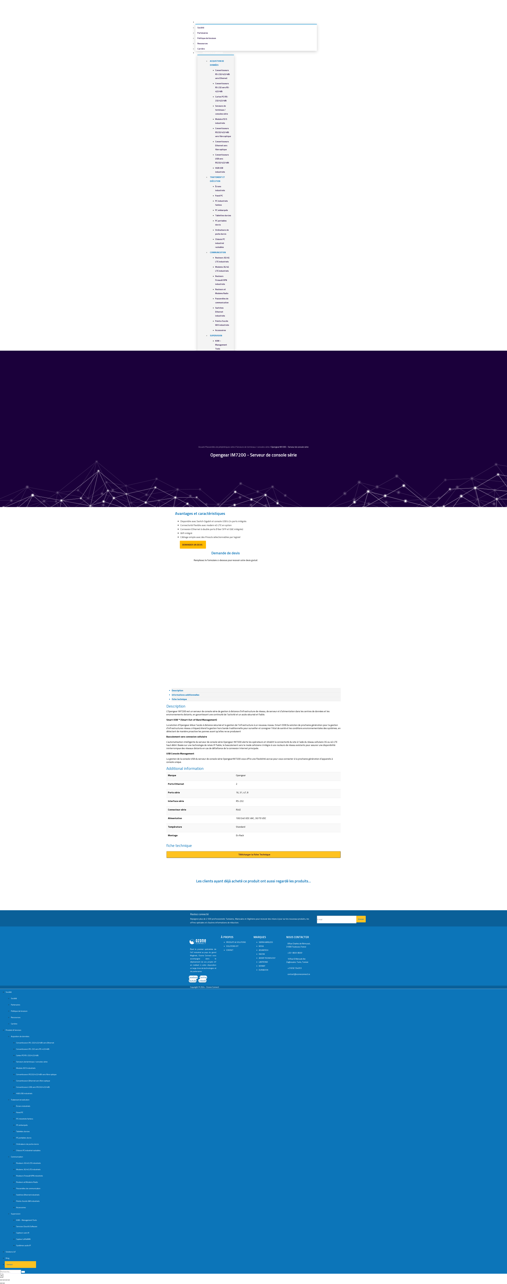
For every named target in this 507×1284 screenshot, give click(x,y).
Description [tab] (177, 690)
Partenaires (202, 32)
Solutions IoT (11, 1251)
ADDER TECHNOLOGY (267, 958)
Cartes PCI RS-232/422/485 (27, 1055)
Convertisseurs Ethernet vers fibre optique (222, 145)
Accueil (201, 446)
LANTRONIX (263, 962)
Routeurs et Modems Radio (27, 1182)
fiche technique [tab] (179, 699)
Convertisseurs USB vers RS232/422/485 (222, 158)
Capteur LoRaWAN (23, 1239)
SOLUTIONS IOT (232, 946)
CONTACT (229, 950)
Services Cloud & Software (26, 1226)
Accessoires (220, 330)
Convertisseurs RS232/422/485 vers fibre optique (223, 132)
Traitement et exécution (20, 1099)
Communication (218, 252)
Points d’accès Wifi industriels (28, 1201)
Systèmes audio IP (23, 1245)
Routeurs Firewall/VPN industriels (221, 280)
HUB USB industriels (24, 1093)
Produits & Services (213, 52)
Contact (9, 1264)
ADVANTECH (263, 950)
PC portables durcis (23, 1137)
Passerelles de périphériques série (220, 446)
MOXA (261, 946)
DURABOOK (263, 969)
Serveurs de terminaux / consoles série (221, 109)
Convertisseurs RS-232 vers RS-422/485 (222, 87)
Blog (7, 1258)
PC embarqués (221, 210)
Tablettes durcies (223, 215)
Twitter (203, 977)
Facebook (193, 977)
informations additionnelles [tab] (185, 695)
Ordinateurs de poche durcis (27, 1144)
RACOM (262, 954)
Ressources (202, 43)
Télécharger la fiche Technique (254, 854)
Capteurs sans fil (22, 1232)
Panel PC (219, 195)
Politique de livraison (206, 38)
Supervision (216, 335)
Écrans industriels (23, 1106)
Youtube (193, 980)
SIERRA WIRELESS (266, 942)
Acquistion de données (20, 1036)
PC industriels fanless (24, 1118)
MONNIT (262, 965)
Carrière (14, 1023)
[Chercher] (23, 1272)
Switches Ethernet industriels (220, 311)
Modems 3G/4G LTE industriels (28, 1169)
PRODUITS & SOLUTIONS (236, 942)
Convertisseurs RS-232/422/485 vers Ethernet (222, 74)
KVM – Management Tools (221, 344)
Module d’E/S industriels (26, 1068)
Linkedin (202, 980)
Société (204, 21)
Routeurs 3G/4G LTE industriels (28, 1163)
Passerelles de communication (28, 1188)
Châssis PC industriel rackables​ (220, 243)
